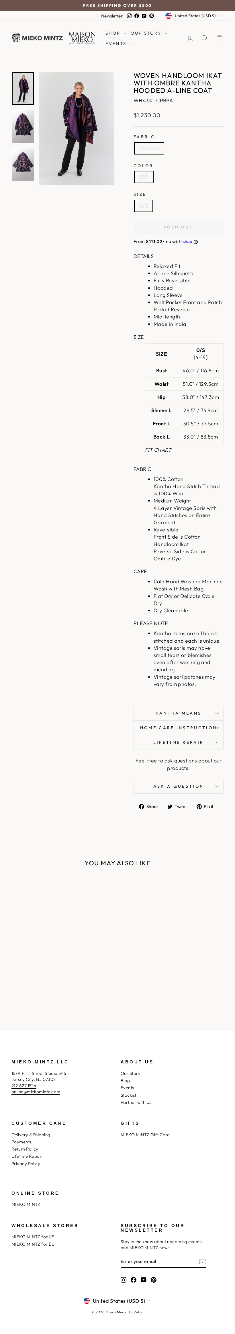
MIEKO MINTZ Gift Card (145, 1134)
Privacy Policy (25, 1163)
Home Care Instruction (178, 727)
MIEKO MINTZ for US (32, 1236)
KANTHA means (179, 713)
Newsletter (112, 16)
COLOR (144, 165)
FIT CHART (158, 450)
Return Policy (24, 1149)
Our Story (130, 1073)
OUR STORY (147, 33)
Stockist (128, 1095)
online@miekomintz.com (35, 1091)
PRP (144, 177)
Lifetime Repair (178, 742)
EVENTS (116, 43)
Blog (125, 1080)
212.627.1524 (23, 1085)
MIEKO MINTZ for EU (32, 1244)
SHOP (113, 33)
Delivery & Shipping (30, 1134)
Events (127, 1087)
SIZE (140, 194)
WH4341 (149, 148)
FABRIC (144, 136)
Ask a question (178, 786)
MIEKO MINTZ (25, 1204)
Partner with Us (136, 1102)
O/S (143, 206)
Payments (21, 1142)
